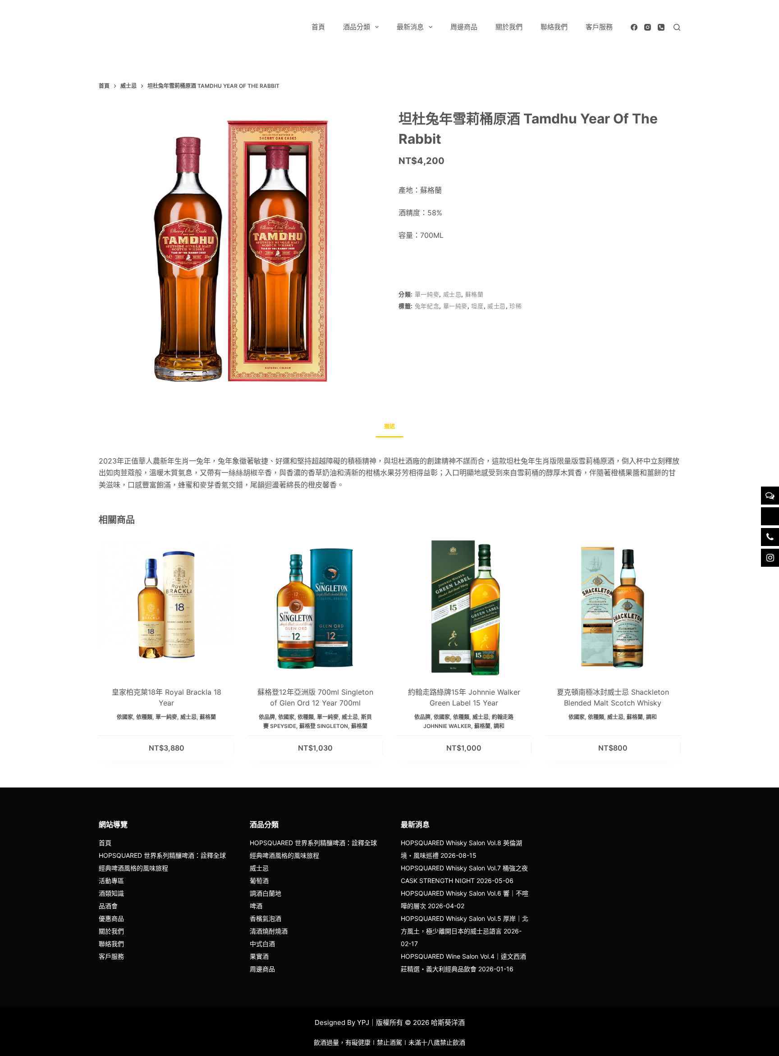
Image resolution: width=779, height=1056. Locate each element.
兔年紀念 (427, 306)
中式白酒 (262, 943)
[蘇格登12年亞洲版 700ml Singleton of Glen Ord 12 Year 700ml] (315, 607)
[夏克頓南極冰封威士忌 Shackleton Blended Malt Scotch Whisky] (612, 607)
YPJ (363, 1022)
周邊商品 (463, 27)
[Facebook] (634, 27)
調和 (499, 726)
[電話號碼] (661, 27)
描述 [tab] (389, 426)
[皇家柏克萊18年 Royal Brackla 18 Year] (166, 607)
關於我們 (508, 27)
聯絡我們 (554, 27)
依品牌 (267, 717)
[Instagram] (647, 27)
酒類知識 (111, 893)
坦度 (477, 306)
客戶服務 (599, 27)
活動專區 (111, 880)
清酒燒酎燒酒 (269, 931)
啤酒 (256, 906)
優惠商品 (111, 918)
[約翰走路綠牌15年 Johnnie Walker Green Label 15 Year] (464, 607)
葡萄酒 (259, 880)
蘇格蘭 (474, 294)
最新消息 (410, 27)
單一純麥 (427, 294)
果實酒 (259, 956)
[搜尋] (677, 27)
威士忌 (452, 294)
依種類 (144, 717)
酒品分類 (356, 27)
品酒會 (108, 906)
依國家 (125, 717)
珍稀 (515, 306)
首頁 (318, 27)
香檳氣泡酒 (265, 918)
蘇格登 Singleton (323, 726)
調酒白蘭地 (265, 893)
